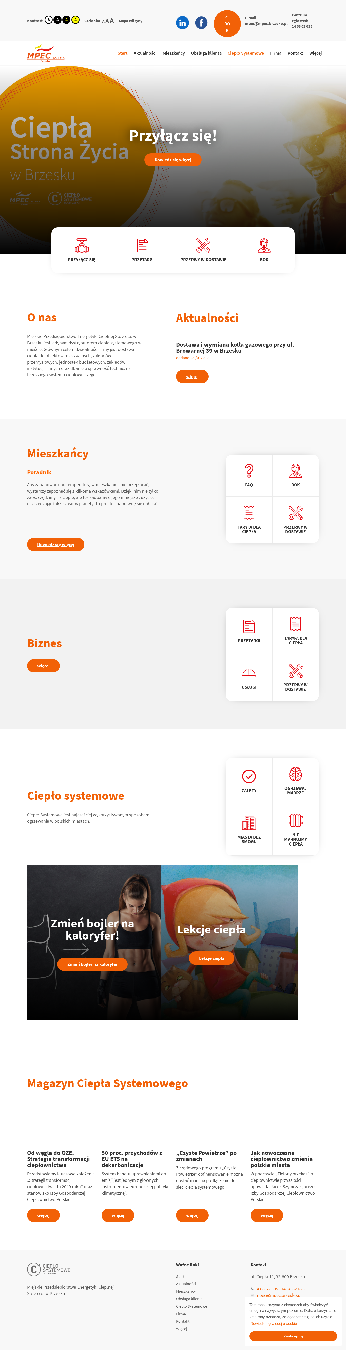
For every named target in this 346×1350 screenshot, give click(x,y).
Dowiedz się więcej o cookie (273, 1323)
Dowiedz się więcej (173, 160)
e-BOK (227, 23)
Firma (275, 53)
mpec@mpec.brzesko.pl (266, 23)
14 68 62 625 (302, 26)
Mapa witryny (130, 20)
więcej (192, 376)
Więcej (315, 53)
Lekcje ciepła (211, 958)
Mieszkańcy (174, 53)
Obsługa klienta (206, 53)
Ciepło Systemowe (246, 53)
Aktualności (145, 53)
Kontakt (295, 53)
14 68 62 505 (266, 1289)
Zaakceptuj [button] (293, 1336)
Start (123, 53)
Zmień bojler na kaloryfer (92, 964)
